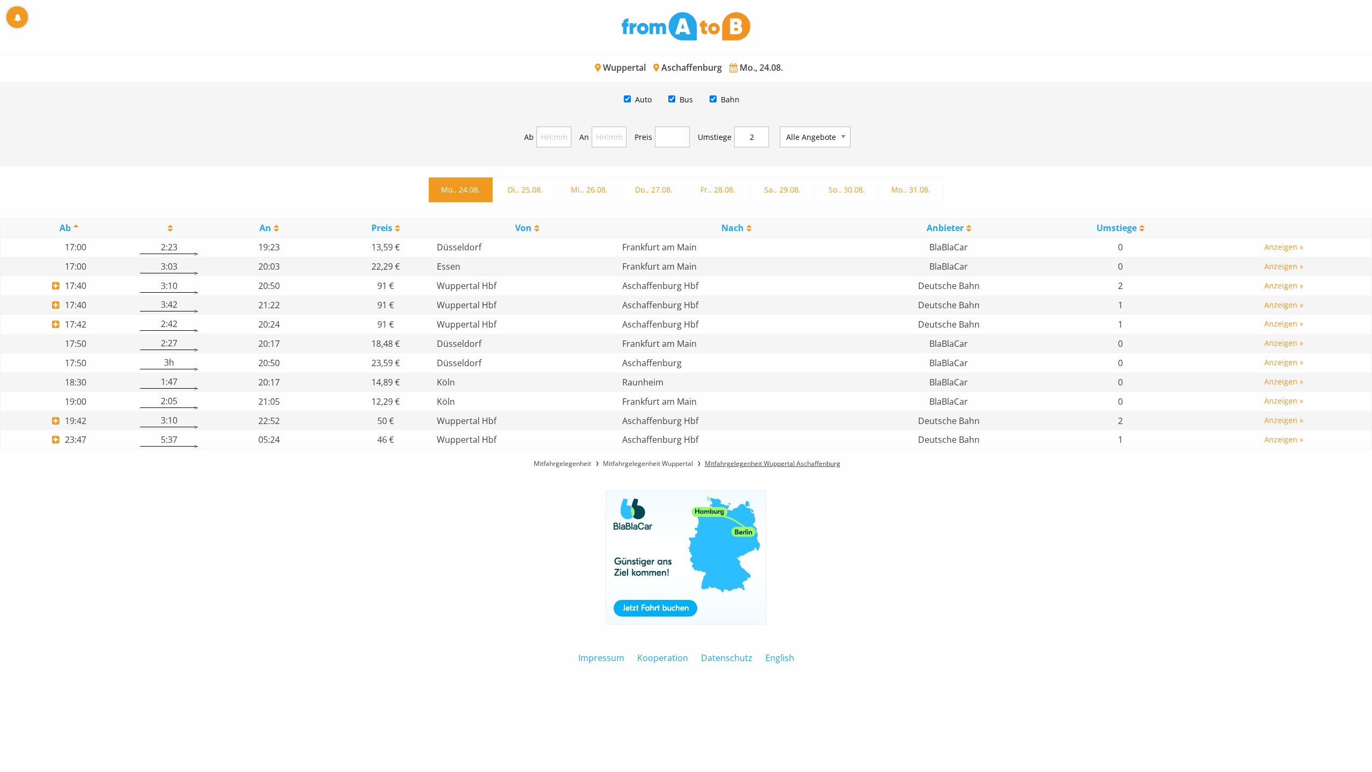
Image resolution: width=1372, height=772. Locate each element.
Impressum (601, 658)
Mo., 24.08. (460, 189)
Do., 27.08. (654, 189)
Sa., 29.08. (782, 189)
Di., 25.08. (525, 189)
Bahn (730, 99)
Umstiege (715, 137)
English (779, 658)
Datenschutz (726, 658)
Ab (529, 137)
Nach (732, 228)
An (584, 137)
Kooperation (662, 658)
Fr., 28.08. (717, 189)
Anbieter (945, 228)
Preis (643, 137)
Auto (643, 99)
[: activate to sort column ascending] (168, 228)
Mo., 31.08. (910, 189)
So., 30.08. (847, 189)
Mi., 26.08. (589, 189)
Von (523, 228)
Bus (686, 99)
